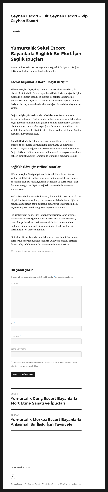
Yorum (15, 283)
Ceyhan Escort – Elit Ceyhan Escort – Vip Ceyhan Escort (34, 484)
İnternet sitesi (19, 349)
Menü (16, 31)
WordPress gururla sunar (70, 484)
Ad (13, 323)
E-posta (16, 336)
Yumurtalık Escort (45, 251)
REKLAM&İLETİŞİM (20, 467)
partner (18, 251)
